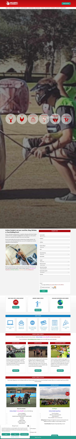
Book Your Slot (66, 3)
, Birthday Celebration (15, 269)
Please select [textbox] (42, 254)
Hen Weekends (32, 268)
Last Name (41, 242)
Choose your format (43, 263)
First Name (41, 238)
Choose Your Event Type (43, 267)
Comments (41, 274)
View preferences (24, 434)
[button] (28, 425)
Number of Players (43, 245)
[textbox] (42, 247)
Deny (15, 434)
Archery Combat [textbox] (42, 265)
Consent (41, 283)
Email (41, 249)
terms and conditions (60, 284)
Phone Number (42, 256)
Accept (6, 434)
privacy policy (51, 284)
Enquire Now (15, 370)
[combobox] (55, 247)
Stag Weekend (8, 269)
